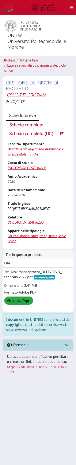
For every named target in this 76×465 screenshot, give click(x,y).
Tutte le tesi (28, 60)
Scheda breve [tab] (22, 115)
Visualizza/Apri (18, 300)
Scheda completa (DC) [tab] (31, 133)
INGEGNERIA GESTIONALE (27, 167)
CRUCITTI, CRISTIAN (26, 94)
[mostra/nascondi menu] (71, 8)
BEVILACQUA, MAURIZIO (26, 222)
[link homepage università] (43, 8)
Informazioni (20, 345)
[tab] (62, 133)
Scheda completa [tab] (26, 124)
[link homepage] (10, 8)
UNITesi (9, 60)
